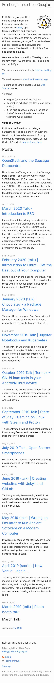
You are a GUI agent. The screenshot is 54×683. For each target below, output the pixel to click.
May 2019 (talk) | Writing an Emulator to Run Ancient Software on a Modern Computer (25, 525)
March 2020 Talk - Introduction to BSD (18, 211)
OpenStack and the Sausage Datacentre (25, 163)
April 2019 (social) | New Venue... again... (22, 568)
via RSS (17, 628)
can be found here (32, 142)
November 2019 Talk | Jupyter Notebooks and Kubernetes (27, 337)
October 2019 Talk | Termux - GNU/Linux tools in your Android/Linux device (26, 378)
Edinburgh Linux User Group (24, 4)
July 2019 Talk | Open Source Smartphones (26, 450)
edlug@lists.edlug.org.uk (15, 651)
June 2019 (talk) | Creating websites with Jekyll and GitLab (24, 483)
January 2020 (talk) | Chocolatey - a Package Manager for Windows (21, 304)
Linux (19, 27)
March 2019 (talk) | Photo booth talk (23, 609)
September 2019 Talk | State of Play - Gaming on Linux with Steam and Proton (25, 417)
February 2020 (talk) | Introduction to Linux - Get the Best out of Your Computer (27, 265)
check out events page (35, 79)
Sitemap (6, 666)
